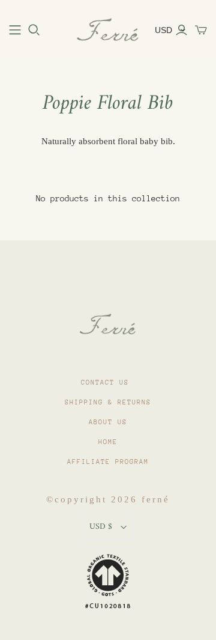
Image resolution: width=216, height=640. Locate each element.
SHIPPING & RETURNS (108, 402)
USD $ (100, 526)
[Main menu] (15, 30)
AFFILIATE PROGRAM (108, 462)
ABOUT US (108, 422)
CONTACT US (105, 382)
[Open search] (34, 30)
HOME (108, 442)
